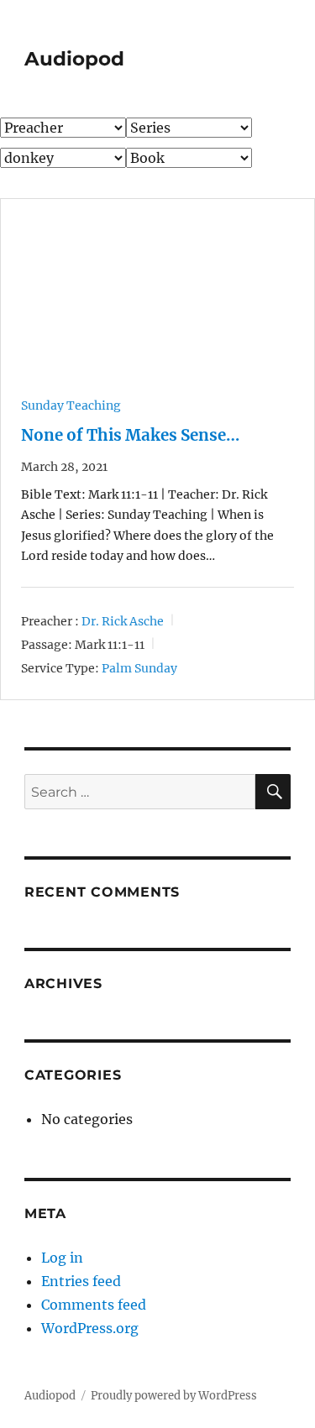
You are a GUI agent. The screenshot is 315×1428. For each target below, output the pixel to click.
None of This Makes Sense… (130, 435)
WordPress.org (90, 1328)
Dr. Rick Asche (122, 620)
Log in (62, 1257)
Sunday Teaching (71, 405)
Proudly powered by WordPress (174, 1396)
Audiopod (74, 59)
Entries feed (81, 1281)
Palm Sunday (139, 668)
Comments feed (93, 1304)
